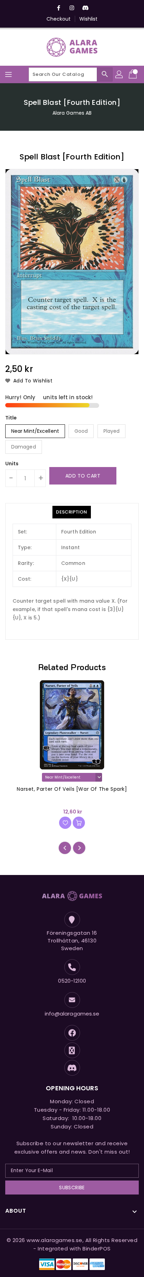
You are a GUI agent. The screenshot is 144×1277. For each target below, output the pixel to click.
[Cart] (134, 74)
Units (12, 463)
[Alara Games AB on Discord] (85, 8)
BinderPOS (96, 1248)
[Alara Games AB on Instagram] (72, 8)
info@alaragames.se (72, 1013)
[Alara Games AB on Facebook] (58, 8)
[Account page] (120, 74)
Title (11, 417)
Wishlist (88, 18)
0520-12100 (72, 980)
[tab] (71, 512)
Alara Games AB (72, 112)
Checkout (58, 18)
